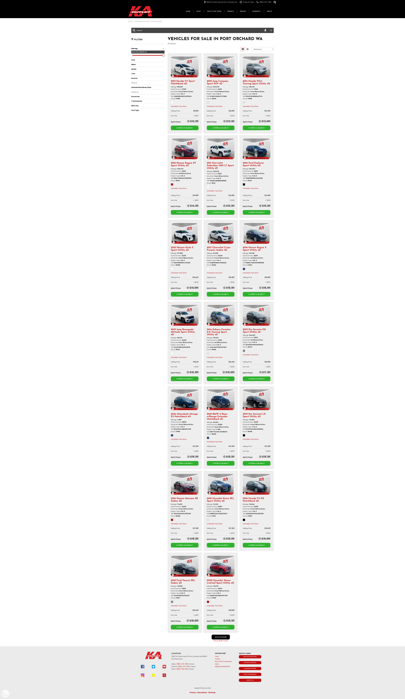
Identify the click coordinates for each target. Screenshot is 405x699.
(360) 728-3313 (182, 669)
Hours (192, 664)
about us (250, 680)
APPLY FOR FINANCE (250, 674)
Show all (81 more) (221, 641)
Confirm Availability (184, 128)
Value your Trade (214, 11)
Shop (198, 11)
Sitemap (211, 692)
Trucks (217, 659)
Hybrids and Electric (222, 666)
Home (188, 11)
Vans (217, 664)
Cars (217, 656)
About (269, 11)
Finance (230, 11)
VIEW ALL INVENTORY (250, 657)
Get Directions (177, 659)
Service (243, 11)
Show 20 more (221, 637)
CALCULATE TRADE (250, 668)
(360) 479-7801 (182, 664)
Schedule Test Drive (178, 106)
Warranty (256, 11)
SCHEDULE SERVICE (250, 663)
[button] (275, 2)
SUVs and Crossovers (223, 661)
